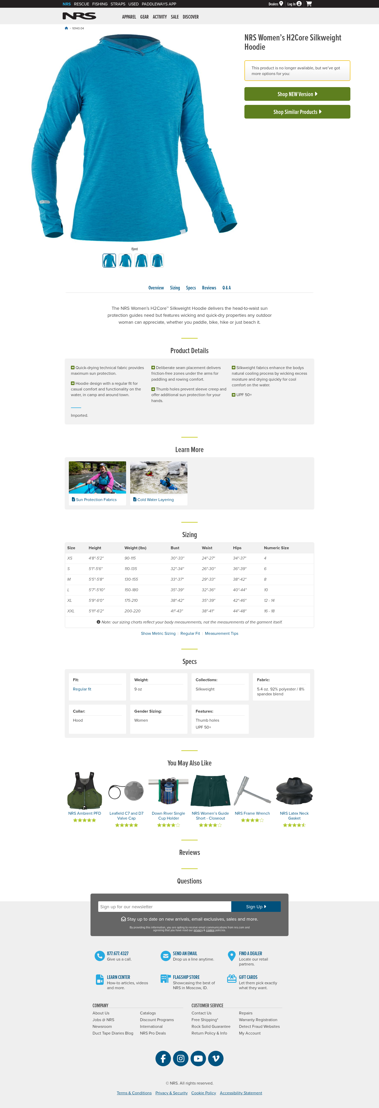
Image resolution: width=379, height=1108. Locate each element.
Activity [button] (160, 16)
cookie (210, 930)
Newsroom (102, 1026)
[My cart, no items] (311, 3)
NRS (67, 4)
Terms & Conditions (134, 1093)
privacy (198, 930)
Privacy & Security (171, 1093)
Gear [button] (144, 16)
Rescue (81, 4)
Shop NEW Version (296, 94)
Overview (156, 287)
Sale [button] (175, 16)
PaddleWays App (159, 4)
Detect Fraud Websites (259, 1026)
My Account (250, 1033)
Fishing (100, 4)
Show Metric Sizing (158, 633)
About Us (101, 1013)
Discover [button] (191, 16)
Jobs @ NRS (103, 1019)
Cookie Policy (203, 1093)
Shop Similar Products (296, 111)
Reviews (209, 287)
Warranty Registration (258, 1019)
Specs (191, 287)
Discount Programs (157, 1019)
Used (133, 4)
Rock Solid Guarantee (211, 1026)
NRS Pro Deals (153, 1033)
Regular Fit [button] (190, 633)
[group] (134, 143)
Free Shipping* (205, 1019)
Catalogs (148, 1013)
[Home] (66, 28)
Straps (118, 4)
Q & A (227, 287)
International (151, 1026)
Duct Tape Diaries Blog (113, 1033)
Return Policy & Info (209, 1033)
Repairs (245, 1013)
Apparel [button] (129, 16)
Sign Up (255, 906)
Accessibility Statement (241, 1093)
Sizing (175, 287)
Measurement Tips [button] (221, 633)
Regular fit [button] (82, 689)
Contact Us (201, 1013)
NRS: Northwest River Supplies (79, 16)
